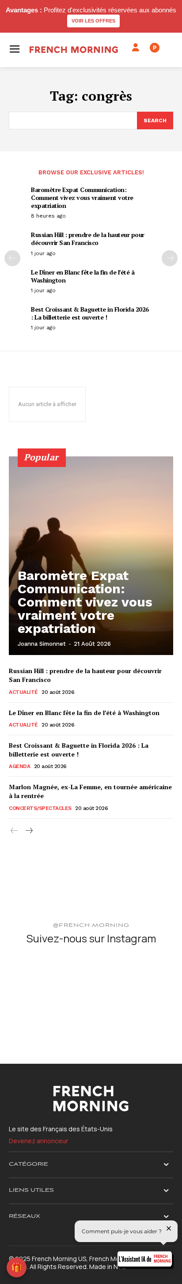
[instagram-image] (35, 980)
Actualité (23, 692)
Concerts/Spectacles (40, 808)
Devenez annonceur (38, 1141)
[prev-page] (12, 258)
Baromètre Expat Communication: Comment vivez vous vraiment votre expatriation (82, 197)
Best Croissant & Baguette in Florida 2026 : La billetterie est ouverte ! (90, 313)
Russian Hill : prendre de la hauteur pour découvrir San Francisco (87, 238)
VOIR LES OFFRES (93, 20)
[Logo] (74, 49)
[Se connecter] (135, 48)
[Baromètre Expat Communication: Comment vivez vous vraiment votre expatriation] (91, 555)
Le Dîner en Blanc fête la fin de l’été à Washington (82, 276)
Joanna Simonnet (42, 643)
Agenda (19, 766)
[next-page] (170, 258)
